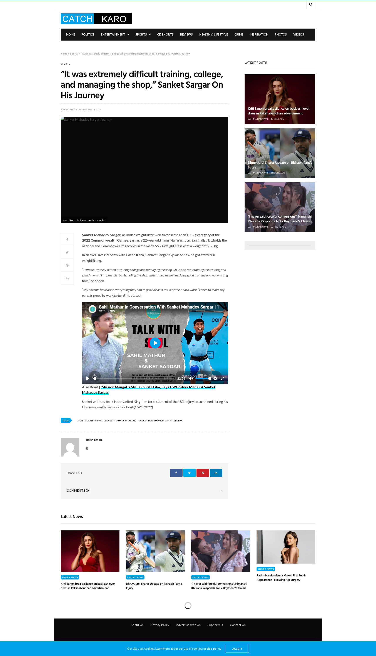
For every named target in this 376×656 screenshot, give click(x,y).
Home (70, 34)
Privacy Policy (160, 625)
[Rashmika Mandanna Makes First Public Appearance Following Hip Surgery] (286, 547)
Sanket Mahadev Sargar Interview (160, 420)
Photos (281, 34)
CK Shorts (165, 34)
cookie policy (212, 648)
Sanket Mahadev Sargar (120, 420)
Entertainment (113, 34)
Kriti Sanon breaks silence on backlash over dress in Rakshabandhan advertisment (279, 111)
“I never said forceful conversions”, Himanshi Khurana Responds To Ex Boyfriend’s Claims (280, 219)
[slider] (133, 378)
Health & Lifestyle (213, 34)
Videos (298, 34)
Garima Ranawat (258, 119)
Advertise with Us (188, 625)
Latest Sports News (89, 420)
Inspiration (259, 34)
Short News (70, 577)
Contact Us (238, 625)
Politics (87, 34)
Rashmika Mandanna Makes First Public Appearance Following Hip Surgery (281, 577)
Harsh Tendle (69, 109)
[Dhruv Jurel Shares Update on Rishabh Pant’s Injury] (280, 153)
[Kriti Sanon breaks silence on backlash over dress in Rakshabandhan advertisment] (280, 99)
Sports (141, 34)
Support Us (215, 625)
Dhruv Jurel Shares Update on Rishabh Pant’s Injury (280, 165)
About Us (137, 625)
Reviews (186, 34)
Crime (238, 34)
